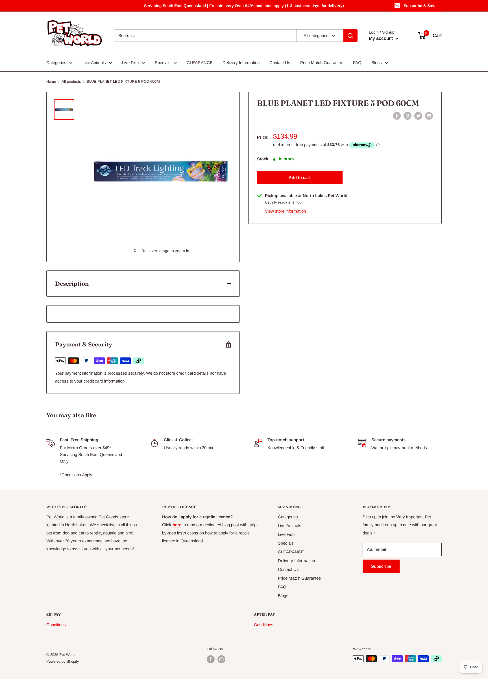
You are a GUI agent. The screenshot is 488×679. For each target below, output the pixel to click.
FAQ (357, 62)
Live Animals (94, 62)
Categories (56, 62)
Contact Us (279, 62)
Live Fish (130, 62)
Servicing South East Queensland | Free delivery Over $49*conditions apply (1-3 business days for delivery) (244, 5)
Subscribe (381, 566)
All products (71, 81)
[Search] (350, 35)
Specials (163, 62)
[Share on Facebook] (397, 116)
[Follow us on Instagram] (221, 659)
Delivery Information (241, 62)
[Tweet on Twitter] (418, 116)
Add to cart (300, 177)
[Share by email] (429, 116)
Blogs (376, 62)
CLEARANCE (200, 62)
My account (381, 38)
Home (51, 81)
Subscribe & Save (420, 5)
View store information (285, 211)
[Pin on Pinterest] (407, 116)
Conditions (56, 624)
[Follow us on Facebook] (211, 659)
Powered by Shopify (62, 661)
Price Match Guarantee (321, 62)
